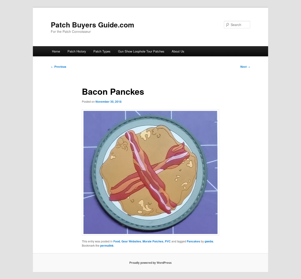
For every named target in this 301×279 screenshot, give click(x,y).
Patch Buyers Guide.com (92, 24)
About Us (178, 51)
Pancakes (193, 241)
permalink (107, 245)
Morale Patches (153, 241)
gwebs (209, 241)
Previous (58, 66)
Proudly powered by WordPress (150, 262)
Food (116, 241)
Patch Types (102, 51)
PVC (168, 241)
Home (56, 51)
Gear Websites (131, 241)
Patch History (76, 51)
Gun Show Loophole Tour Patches (141, 51)
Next (245, 66)
